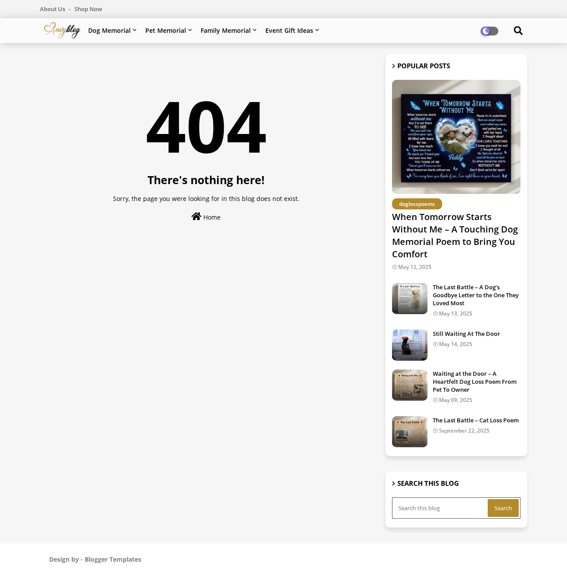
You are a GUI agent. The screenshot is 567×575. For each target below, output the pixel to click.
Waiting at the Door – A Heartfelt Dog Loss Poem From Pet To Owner (475, 382)
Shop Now (88, 9)
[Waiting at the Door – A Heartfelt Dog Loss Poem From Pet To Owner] (409, 385)
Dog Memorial (109, 30)
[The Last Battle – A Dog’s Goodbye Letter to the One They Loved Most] (409, 298)
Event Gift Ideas (289, 30)
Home (211, 217)
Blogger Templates (113, 559)
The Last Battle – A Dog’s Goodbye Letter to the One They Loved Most (476, 295)
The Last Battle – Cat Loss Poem (476, 420)
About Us (53, 9)
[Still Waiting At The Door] (409, 345)
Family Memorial (226, 30)
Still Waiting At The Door (466, 334)
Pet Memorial (165, 30)
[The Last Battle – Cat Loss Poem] (409, 431)
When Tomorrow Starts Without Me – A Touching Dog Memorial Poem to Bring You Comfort (455, 235)
